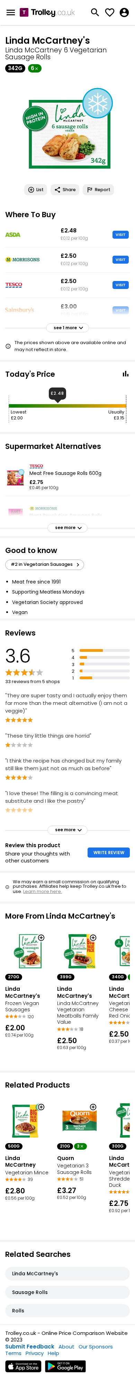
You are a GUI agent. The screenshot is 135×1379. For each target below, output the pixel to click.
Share (69, 189)
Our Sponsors (96, 1346)
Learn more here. (42, 891)
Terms (13, 1353)
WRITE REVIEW (108, 853)
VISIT (121, 234)
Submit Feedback (29, 1346)
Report (102, 189)
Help (53, 1353)
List (40, 189)
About (66, 1346)
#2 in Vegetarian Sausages (42, 564)
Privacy (35, 1353)
